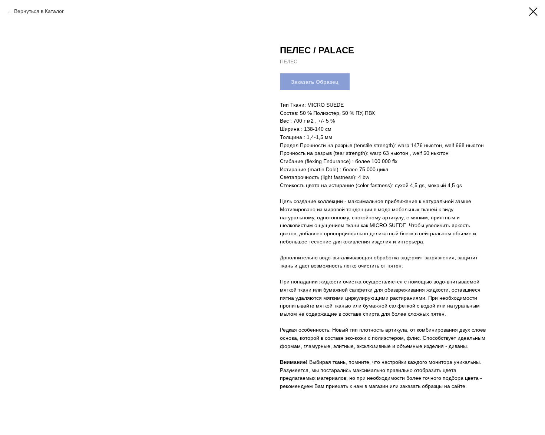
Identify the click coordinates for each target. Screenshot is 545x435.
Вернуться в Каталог (39, 11)
